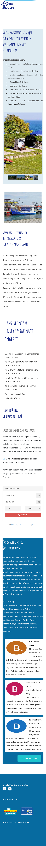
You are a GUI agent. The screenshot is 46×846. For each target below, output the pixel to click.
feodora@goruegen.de (22, 458)
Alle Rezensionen (29, 758)
